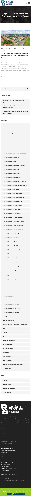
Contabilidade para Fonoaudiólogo (13, 217)
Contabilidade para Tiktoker (11, 300)
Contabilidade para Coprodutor (12, 173)
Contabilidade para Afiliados (11, 145)
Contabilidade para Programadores (13, 262)
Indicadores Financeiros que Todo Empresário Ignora (12, 106)
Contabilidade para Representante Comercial (13, 271)
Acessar (5, 380)
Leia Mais (5, 77)
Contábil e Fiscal (4, 437)
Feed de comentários (9, 388)
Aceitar (9, 493)
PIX (3, 336)
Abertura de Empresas (6, 439)
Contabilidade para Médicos (11, 237)
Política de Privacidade (18, 493)
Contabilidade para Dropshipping (12, 201)
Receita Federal (7, 344)
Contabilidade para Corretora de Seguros (14, 181)
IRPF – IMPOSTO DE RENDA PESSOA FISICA (15, 324)
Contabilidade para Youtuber (11, 312)
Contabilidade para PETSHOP (11, 254)
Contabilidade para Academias (11, 137)
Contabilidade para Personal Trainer (13, 250)
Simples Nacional (7, 360)
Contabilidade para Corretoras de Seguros (15, 185)
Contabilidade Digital (7, 48)
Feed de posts (7, 384)
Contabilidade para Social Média (12, 284)
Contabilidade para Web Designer (12, 308)
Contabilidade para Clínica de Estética (14, 165)
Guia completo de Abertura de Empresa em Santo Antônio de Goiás (14, 55)
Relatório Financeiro (8, 348)
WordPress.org (7, 392)
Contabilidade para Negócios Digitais (13, 241)
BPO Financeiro (7, 125)
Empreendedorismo (8, 320)
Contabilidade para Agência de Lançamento (15, 149)
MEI (4, 328)
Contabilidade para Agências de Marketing (15, 153)
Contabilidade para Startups (11, 288)
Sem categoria (7, 356)
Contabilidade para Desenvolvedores (13, 197)
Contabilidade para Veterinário (11, 304)
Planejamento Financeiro (6, 443)
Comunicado (6, 129)
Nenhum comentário (7, 51)
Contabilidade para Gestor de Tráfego (14, 221)
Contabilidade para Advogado (11, 141)
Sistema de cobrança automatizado (13, 364)
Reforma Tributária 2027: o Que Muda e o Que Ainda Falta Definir (14, 101)
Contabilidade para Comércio (11, 169)
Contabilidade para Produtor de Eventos (14, 258)
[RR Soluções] (7, 3)
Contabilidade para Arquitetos (11, 157)
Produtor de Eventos (9, 340)
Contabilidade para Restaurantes (12, 276)
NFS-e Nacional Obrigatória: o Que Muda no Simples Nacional (15, 112)
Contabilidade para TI (9, 296)
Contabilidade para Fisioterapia (12, 213)
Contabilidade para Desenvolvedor (13, 193)
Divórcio (5, 316)
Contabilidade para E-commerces (12, 205)
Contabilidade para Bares (10, 161)
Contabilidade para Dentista (11, 189)
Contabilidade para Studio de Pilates (13, 292)
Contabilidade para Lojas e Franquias (13, 233)
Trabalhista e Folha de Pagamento (8, 441)
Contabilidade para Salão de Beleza (13, 280)
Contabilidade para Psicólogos (11, 266)
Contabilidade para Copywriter (11, 177)
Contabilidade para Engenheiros (12, 209)
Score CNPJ (6, 352)
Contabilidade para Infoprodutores (13, 229)
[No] (29, 492)
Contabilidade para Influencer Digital (13, 225)
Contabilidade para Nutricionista (12, 246)
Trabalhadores (7, 368)
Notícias (5, 332)
